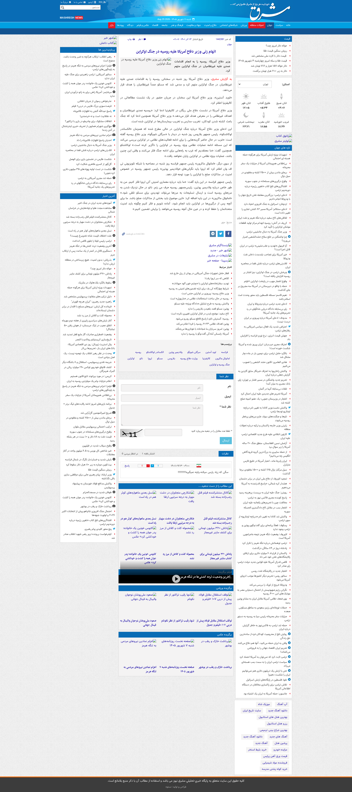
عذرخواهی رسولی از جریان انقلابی (94, 101)
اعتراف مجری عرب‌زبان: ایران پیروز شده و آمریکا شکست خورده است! (264, 346)
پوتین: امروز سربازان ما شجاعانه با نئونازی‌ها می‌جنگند (202, 329)
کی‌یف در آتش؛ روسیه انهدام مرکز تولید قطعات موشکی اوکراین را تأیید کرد (264, 225)
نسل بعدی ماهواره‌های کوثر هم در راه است (138, 520)
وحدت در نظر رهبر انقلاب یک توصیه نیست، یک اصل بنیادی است (89, 355)
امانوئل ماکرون (222, 358)
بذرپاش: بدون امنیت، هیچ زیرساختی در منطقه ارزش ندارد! (90, 262)
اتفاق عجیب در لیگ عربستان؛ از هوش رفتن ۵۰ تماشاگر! (89, 327)
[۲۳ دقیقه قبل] (176, 503)
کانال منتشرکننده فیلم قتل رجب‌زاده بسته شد (218, 520)
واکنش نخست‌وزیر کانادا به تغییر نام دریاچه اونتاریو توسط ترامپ (266, 410)
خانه (288, 25)
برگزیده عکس (224, 634)
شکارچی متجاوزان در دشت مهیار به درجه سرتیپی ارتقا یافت (176, 520)
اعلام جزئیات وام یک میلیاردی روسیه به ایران (89, 381)
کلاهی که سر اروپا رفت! (217, 278)
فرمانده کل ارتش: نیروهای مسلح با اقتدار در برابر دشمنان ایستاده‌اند (88, 308)
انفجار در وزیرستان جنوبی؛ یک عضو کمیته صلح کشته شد (265, 401)
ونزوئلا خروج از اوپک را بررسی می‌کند (268, 585)
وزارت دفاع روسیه (188, 358)
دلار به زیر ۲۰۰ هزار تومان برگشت (270, 71)
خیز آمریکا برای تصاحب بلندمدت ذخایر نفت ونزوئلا (266, 256)
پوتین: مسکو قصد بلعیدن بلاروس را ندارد (208, 309)
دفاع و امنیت (210, 25)
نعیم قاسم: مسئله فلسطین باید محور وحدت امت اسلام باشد (264, 297)
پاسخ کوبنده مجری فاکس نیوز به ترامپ (267, 498)
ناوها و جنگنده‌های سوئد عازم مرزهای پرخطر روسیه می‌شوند (266, 418)
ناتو (141, 358)
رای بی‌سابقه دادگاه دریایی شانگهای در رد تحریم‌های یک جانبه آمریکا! (268, 311)
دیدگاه (130, 25)
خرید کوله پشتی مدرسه (274, 769)
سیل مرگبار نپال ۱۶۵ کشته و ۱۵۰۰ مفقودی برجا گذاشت (265, 472)
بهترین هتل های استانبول (273, 717)
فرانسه (224, 352)
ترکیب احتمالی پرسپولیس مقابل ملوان (92, 427)
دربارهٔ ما (64, 2)
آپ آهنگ (282, 704)
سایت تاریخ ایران (252, 710)
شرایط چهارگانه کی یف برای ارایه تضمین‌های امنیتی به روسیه (199, 289)
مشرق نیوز (261, 10)
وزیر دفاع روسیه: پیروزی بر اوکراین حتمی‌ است (205, 293)
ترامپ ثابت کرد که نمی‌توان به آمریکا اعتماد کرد (263, 657)
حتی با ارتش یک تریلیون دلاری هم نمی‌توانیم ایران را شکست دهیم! (266, 673)
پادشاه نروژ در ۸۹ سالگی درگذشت (269, 548)
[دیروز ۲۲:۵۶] (138, 605)
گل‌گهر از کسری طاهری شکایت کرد (94, 164)
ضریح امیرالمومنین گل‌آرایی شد (96, 413)
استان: (285, 84)
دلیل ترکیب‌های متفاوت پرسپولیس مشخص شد (88, 297)
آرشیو (91, 2)
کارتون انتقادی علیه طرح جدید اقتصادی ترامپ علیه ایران (265, 436)
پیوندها (120, 25)
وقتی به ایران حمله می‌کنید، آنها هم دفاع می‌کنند (262, 643)
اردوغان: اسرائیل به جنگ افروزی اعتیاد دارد (265, 204)
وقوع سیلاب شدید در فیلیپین (97, 446)
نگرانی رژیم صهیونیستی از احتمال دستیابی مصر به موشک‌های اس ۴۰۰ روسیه (263, 592)
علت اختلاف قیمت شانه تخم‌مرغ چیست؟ (91, 236)
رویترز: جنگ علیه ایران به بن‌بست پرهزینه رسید (263, 493)
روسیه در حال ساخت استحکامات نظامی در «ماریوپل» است (199, 299)
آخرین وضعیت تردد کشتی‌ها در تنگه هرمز (205, 576)
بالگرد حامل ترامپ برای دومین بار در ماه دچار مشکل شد (266, 355)
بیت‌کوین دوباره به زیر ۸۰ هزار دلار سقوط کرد (89, 465)
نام (229, 386)
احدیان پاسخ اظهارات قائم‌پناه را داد (94, 140)
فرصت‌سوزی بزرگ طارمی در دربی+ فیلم (92, 106)
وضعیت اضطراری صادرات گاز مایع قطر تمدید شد (87, 334)
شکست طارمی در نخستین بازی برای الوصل (90, 159)
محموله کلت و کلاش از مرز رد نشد (178, 556)
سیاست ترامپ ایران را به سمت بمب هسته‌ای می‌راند (265, 664)
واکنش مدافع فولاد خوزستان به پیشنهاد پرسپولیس (93, 485)
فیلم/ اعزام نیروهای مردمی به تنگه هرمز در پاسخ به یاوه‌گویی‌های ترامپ (88, 68)
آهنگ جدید (261, 743)
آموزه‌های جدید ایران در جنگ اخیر (95, 203)
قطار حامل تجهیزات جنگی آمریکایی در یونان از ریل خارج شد (199, 273)
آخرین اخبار (108, 196)
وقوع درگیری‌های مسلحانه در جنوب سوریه (266, 181)
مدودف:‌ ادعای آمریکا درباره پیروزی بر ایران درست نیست (267, 320)
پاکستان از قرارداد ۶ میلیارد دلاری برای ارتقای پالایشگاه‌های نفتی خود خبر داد (266, 555)
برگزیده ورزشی (224, 588)
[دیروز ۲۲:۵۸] (176, 605)
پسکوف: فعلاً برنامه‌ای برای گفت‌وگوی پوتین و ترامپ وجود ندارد (266, 527)
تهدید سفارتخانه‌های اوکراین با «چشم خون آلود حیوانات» (200, 283)
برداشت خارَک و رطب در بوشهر (215, 667)
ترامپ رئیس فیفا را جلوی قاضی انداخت (92, 241)
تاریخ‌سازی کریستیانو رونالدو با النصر (93, 339)
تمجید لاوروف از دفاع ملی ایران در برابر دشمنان (263, 479)
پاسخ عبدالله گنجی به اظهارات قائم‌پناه (92, 111)
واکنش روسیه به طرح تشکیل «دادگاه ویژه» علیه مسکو (201, 304)
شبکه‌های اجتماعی (229, 25)
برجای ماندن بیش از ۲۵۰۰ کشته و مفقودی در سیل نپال (265, 174)
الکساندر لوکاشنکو (155, 352)
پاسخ (127, 466)
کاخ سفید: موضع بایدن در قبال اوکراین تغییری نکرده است (200, 314)
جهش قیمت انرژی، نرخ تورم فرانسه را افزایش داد (265, 337)
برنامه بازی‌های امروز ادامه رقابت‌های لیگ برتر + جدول (89, 406)
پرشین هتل (281, 743)
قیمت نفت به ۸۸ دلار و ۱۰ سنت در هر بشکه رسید (91, 439)
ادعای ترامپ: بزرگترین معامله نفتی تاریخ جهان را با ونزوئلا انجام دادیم (264, 197)
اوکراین (131, 358)
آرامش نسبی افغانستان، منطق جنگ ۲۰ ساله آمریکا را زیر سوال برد (266, 445)
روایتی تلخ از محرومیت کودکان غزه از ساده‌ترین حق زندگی (265, 636)
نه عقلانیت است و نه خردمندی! (96, 116)
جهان (269, 25)
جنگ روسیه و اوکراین (219, 365)
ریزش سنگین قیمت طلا (275, 51)
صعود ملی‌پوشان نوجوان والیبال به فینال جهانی (138, 622)
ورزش (244, 25)
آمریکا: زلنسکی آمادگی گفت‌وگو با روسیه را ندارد (205, 334)
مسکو (160, 358)
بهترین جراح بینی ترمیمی (273, 730)
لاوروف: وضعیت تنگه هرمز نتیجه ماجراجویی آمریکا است (266, 536)
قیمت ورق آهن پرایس (275, 756)
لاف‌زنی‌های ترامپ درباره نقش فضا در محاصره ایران (265, 265)
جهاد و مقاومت (193, 25)
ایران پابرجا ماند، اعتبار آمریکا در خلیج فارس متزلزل (266, 463)
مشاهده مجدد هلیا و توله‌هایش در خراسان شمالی (91, 210)
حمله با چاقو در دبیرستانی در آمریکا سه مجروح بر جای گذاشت (264, 288)
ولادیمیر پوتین (175, 352)
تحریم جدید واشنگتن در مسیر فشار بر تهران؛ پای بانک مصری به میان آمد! (264, 382)
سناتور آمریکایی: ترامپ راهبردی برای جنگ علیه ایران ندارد (90, 76)
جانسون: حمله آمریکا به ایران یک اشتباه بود (265, 694)
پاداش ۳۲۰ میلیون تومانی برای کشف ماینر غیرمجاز (216, 556)
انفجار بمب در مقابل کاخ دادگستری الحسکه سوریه (267, 509)
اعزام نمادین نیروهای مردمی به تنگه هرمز (140, 669)
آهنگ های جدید (278, 737)
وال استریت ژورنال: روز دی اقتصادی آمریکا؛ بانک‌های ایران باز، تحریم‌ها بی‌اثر (91, 346)
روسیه (138, 352)
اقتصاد (155, 25)
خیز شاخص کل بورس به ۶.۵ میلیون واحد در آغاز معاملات (89, 453)
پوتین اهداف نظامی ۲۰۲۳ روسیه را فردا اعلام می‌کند (202, 324)
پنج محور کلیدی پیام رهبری (98, 529)
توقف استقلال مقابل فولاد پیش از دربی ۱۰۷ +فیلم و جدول (214, 622)
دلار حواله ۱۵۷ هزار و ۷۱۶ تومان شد (269, 66)
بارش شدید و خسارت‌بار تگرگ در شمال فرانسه (88, 460)
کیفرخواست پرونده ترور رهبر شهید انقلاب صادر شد (89, 536)
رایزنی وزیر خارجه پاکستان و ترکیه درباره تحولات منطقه (265, 427)
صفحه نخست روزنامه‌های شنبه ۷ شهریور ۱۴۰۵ (177, 669)
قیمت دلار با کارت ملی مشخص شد (269, 56)
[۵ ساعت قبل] (176, 651)
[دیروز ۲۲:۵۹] (138, 651)
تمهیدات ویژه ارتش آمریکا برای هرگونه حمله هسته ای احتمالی (266, 157)
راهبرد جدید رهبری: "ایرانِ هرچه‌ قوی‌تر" (91, 302)
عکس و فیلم (143, 25)
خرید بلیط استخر (257, 750)
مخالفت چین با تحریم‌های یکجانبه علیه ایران (265, 503)
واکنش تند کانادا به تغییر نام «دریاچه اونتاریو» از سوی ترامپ (264, 518)
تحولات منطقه (257, 25)
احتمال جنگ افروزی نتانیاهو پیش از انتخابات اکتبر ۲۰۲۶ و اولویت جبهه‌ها (88, 513)
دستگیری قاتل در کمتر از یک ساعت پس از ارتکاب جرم (88, 253)
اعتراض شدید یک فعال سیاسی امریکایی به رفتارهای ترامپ (267, 329)
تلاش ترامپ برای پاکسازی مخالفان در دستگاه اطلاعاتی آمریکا (266, 687)
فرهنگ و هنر (177, 25)
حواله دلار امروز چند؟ (276, 46)
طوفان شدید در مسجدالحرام (97, 492)
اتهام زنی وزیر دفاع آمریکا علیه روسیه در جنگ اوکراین (176, 51)
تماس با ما (78, 2)
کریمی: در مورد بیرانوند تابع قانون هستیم (91, 376)
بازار (112, 25)
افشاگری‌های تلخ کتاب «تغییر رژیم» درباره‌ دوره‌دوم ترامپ (267, 188)
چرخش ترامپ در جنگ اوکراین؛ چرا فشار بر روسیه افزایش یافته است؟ (266, 274)
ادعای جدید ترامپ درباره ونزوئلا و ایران (267, 304)
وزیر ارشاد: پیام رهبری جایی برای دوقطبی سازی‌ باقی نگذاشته (89, 476)
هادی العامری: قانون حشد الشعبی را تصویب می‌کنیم (266, 364)
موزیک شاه (264, 704)
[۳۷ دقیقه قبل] (138, 503)
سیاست (279, 25)
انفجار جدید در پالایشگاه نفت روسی (269, 571)
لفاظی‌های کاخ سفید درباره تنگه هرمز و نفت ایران (262, 218)
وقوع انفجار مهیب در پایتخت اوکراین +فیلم (265, 281)
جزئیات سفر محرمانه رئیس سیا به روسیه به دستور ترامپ (263, 618)
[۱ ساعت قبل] (214, 538)
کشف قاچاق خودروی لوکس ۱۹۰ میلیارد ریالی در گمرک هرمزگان (89, 369)
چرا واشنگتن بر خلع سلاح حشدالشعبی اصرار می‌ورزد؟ (266, 239)
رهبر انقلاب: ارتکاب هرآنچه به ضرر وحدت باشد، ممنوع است (89, 59)
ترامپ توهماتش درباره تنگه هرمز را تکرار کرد (264, 543)
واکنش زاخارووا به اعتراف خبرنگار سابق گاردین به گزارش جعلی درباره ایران (264, 373)
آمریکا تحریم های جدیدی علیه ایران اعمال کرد (264, 394)
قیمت (287, 39)
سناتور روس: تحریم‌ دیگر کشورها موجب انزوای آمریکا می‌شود (265, 578)
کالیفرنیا (206, 358)
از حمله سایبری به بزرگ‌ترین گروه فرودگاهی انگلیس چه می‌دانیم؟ (266, 454)
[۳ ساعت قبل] (138, 538)
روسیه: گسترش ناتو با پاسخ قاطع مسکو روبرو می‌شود (202, 319)
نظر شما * (225, 407)
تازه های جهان (282, 148)
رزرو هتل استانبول (277, 724)
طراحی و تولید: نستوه (176, 787)
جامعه (165, 25)
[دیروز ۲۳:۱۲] (214, 605)
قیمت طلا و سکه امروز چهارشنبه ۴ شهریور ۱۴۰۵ (262, 61)
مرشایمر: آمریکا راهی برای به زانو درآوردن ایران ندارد (90, 94)
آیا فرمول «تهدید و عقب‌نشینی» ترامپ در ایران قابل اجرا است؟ (265, 248)
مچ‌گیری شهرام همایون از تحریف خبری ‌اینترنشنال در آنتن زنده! (88, 128)
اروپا (150, 358)
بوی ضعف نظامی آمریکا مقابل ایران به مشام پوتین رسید (263, 601)
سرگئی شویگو (193, 352)
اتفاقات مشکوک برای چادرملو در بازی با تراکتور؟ (88, 121)
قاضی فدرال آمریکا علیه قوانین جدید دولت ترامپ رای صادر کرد (264, 564)
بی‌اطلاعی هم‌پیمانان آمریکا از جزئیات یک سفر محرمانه (265, 165)
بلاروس (171, 358)
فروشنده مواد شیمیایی (275, 763)
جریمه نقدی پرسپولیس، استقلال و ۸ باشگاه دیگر (87, 362)
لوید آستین (211, 352)
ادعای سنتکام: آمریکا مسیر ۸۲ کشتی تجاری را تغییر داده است (266, 211)
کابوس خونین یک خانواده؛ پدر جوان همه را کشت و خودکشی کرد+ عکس (140, 558)
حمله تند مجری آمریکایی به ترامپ (95, 178)
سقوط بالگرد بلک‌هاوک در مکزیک (95, 283)
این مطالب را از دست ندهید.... (215, 486)
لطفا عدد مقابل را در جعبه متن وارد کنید (211, 431)
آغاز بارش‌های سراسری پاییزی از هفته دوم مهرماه (87, 321)
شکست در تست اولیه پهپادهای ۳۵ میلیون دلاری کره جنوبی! (89, 171)
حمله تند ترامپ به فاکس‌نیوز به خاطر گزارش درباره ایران (266, 627)
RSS (101, 2)
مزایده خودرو (280, 750)
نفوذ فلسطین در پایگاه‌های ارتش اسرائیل (266, 680)
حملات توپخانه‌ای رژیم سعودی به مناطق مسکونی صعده (264, 610)
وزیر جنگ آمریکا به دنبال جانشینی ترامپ (266, 232)
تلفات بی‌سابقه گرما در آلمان (272, 389)
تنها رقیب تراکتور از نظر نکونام (177, 620)
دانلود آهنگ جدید (277, 710)
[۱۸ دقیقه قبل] (214, 503)
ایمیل (228, 396)
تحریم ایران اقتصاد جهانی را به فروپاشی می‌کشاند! (268, 650)
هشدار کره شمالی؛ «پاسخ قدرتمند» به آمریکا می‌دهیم (265, 485)
